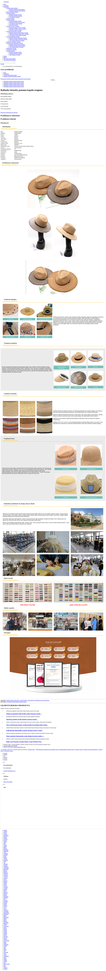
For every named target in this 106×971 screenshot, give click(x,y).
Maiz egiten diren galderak (9, 58)
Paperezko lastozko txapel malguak (17, 10)
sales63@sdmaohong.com (19, 747)
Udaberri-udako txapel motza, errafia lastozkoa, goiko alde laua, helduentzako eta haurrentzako (27, 700)
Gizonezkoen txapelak (11, 49)
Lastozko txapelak (10, 13)
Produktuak (6, 6)
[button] (10, 319)
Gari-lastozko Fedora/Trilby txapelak (17, 35)
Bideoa (5, 57)
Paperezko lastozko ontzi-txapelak (17, 22)
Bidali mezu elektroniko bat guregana (9, 112)
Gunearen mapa (31, 749)
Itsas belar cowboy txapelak (15, 30)
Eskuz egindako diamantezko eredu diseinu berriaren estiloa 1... (25, 736)
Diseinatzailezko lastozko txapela (66, 749)
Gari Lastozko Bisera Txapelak (16, 47)
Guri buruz (5, 5)
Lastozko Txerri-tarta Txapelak (13, 41)
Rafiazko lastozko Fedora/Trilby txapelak (18, 32)
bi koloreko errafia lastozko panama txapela (16, 701)
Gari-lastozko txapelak (14, 17)
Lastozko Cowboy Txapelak (12, 26)
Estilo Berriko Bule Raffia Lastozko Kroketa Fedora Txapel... (24, 730)
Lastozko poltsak (10, 18)
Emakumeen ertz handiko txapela (51, 749)
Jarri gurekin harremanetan (9, 60)
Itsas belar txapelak (13, 25)
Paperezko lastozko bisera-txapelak (17, 45)
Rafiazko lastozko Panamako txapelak (18, 38)
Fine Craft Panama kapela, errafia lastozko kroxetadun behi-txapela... (27, 725)
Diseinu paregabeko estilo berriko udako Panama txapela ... (24, 714)
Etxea (4, 4)
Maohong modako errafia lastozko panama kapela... (22, 719)
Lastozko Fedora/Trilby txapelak (13, 31)
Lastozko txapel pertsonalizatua (90, 749)
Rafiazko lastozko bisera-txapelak (17, 44)
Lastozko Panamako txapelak (13, 36)
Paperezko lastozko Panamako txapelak (18, 39)
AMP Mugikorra (39, 749)
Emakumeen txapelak (11, 48)
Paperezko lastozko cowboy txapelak (17, 28)
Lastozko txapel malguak (12, 8)
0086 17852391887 (7, 782)
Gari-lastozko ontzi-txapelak (15, 23)
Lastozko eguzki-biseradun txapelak (14, 43)
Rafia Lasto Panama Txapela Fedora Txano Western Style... (24, 741)
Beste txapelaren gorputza (12, 12)
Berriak (5, 56)
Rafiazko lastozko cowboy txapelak (17, 27)
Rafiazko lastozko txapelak (15, 14)
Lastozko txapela (79, 749)
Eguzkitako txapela (8, 750)
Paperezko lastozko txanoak (15, 53)
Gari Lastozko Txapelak (14, 54)
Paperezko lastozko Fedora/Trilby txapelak (19, 34)
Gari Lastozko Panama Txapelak (16, 40)
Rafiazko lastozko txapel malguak (17, 9)
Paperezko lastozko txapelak (15, 16)
